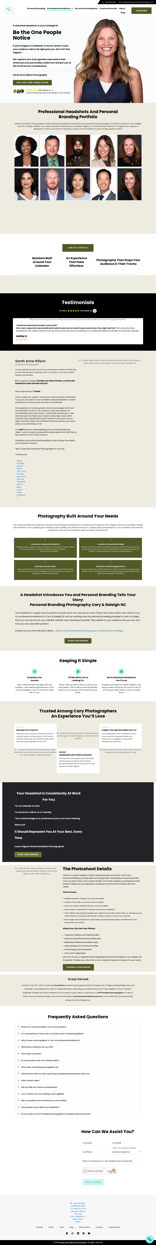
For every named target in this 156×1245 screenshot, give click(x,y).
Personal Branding (36, 8)
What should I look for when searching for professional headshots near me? (55, 1073)
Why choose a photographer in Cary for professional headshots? (50, 1040)
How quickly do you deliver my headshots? (40, 1107)
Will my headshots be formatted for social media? (44, 1100)
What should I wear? (30, 1080)
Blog (123, 12)
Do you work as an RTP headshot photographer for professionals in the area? (56, 1114)
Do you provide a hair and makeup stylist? (40, 1060)
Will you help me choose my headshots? (39, 1087)
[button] (78, 1027)
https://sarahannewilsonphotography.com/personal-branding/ (90, 630)
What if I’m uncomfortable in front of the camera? (43, 1027)
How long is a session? (31, 1053)
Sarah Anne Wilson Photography (73, 1242)
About (122, 8)
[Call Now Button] (150, 1239)
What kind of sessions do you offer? (37, 1047)
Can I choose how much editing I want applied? (42, 1094)
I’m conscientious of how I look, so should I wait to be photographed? (52, 1033)
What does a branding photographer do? (40, 1067)
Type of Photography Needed (124, 1148)
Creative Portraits (108, 8)
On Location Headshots (86, 8)
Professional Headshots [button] (58, 8)
